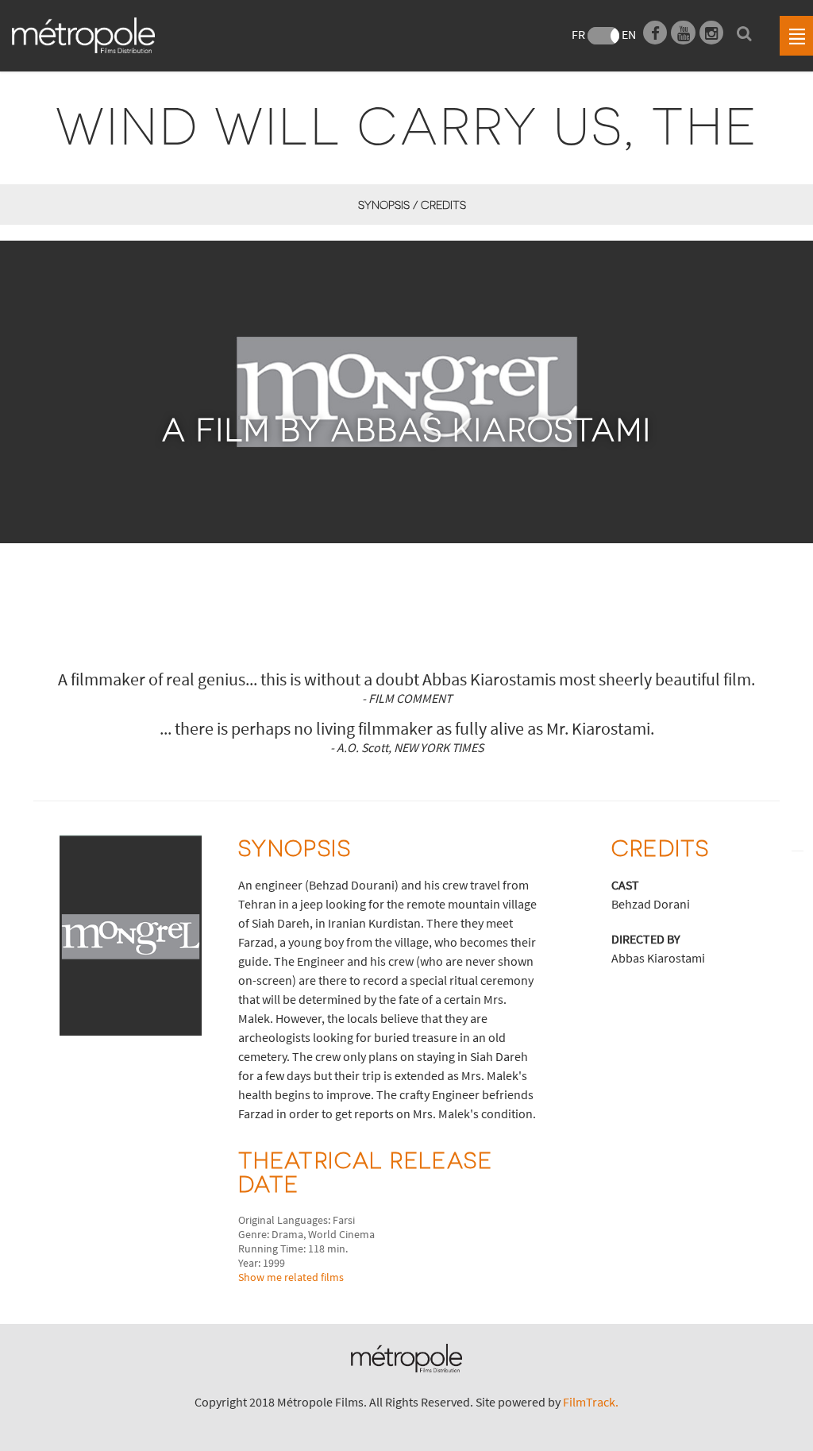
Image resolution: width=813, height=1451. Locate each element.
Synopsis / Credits (411, 204)
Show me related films (291, 1277)
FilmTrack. (590, 1402)
